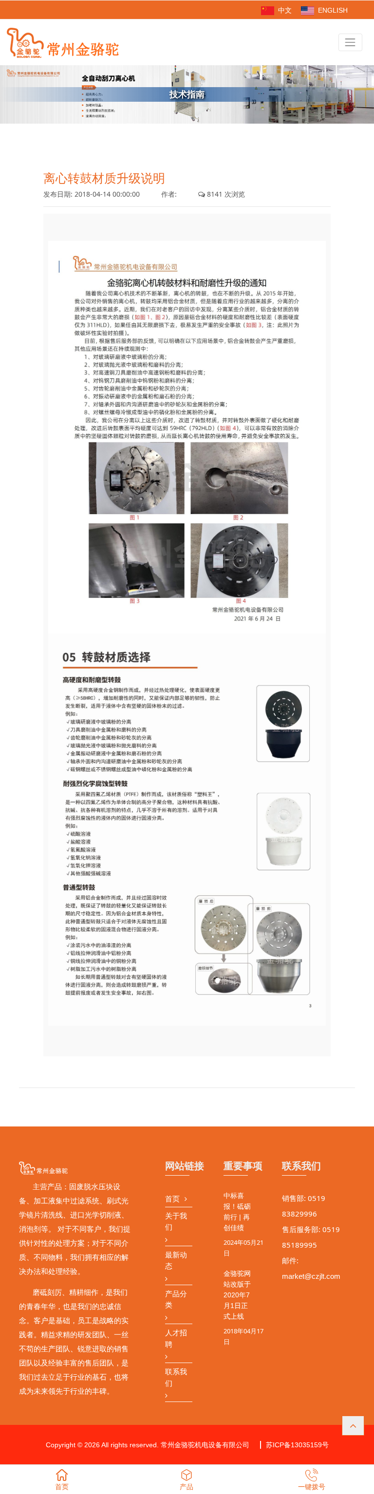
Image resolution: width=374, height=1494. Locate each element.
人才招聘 (176, 1338)
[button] (353, 1426)
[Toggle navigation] (350, 42)
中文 (284, 10)
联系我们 (176, 1377)
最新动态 (176, 1261)
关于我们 (176, 1222)
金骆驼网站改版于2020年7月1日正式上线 (237, 1295)
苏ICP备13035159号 (297, 1445)
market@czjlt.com (311, 1276)
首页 (172, 1199)
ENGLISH (332, 10)
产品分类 (176, 1300)
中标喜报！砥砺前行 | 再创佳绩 (237, 1212)
